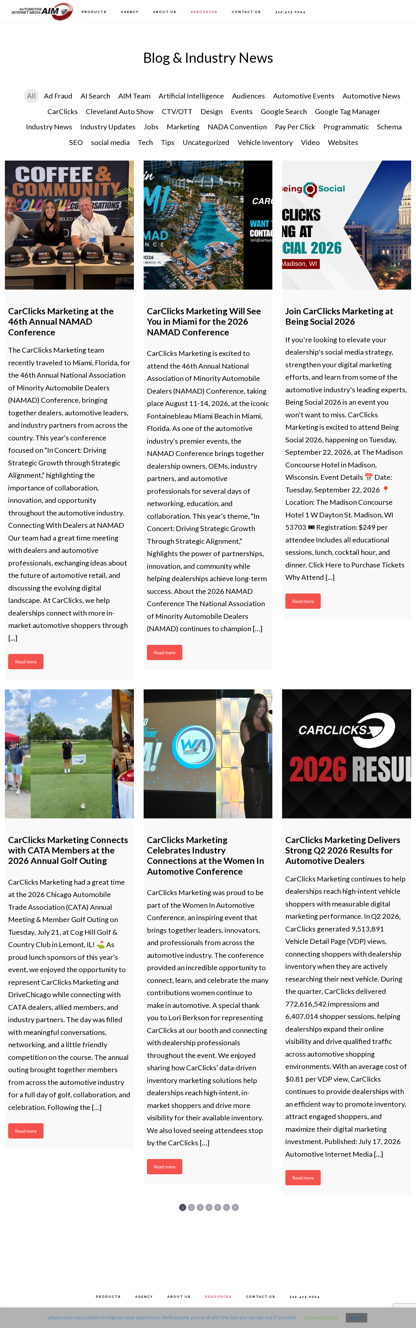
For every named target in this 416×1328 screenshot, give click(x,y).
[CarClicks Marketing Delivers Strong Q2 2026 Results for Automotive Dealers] (346, 753)
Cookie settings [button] (321, 1317)
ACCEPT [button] (356, 1318)
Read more (26, 661)
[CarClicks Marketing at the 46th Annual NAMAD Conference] (69, 225)
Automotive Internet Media (42, 11)
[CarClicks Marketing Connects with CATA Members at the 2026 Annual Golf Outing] (69, 753)
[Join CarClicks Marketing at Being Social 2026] (346, 225)
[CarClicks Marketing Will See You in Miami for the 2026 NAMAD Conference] (208, 225)
